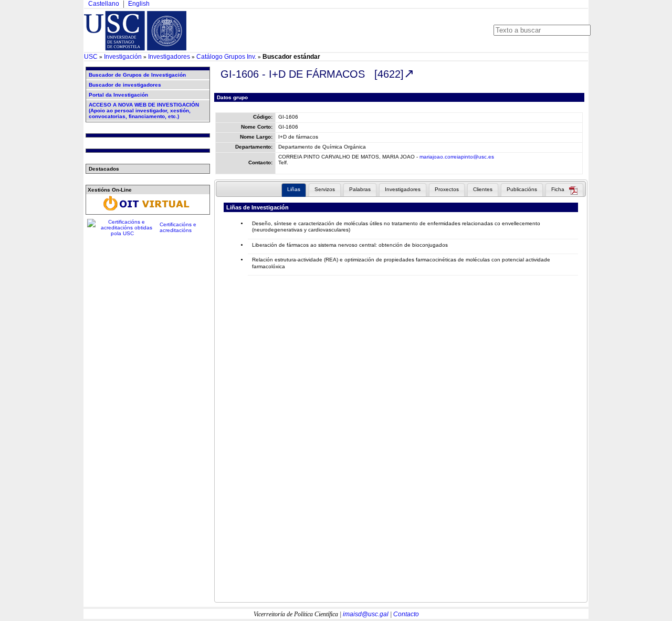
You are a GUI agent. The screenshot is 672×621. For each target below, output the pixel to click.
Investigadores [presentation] (403, 189)
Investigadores (169, 56)
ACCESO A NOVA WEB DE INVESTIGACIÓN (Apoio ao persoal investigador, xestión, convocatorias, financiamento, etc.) (144, 110)
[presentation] (564, 190)
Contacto (406, 614)
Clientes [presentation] (482, 189)
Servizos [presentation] (324, 189)
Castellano (103, 3)
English (139, 3)
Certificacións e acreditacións (178, 227)
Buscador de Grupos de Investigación (137, 75)
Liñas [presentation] (293, 189)
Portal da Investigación (118, 95)
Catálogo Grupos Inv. (226, 56)
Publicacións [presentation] (522, 189)
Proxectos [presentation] (447, 189)
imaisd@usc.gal (365, 614)
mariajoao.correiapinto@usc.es (456, 157)
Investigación (123, 56)
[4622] (389, 74)
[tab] (293, 190)
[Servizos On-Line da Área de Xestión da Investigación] (147, 211)
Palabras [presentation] (360, 189)
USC (91, 56)
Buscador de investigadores (125, 85)
